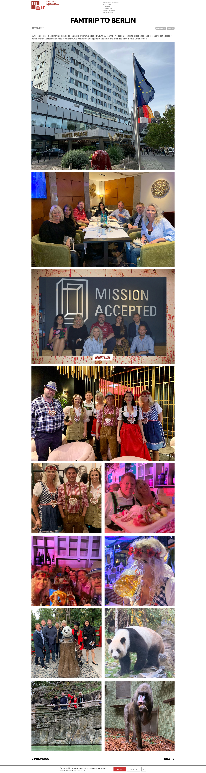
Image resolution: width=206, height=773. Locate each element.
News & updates (109, 10)
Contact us (107, 8)
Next (168, 758)
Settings (81, 770)
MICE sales (107, 4)
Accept (119, 769)
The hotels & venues (110, 2)
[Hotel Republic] (45, 7)
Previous (41, 758)
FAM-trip (170, 28)
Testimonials (108, 12)
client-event (160, 28)
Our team (106, 6)
